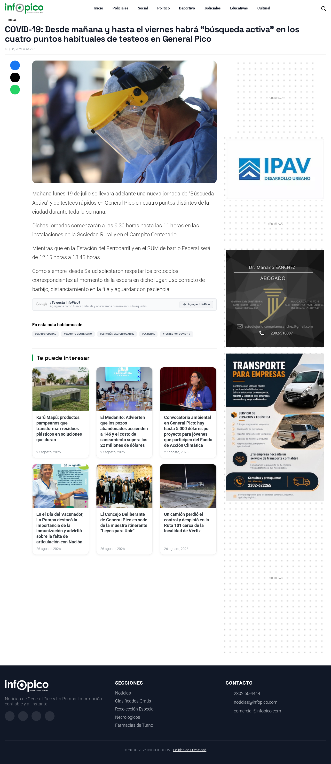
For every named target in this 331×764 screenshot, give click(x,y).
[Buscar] (323, 8)
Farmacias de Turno (134, 725)
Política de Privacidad (189, 750)
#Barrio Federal (45, 333)
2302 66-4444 (247, 693)
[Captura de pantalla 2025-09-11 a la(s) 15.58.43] (275, 298)
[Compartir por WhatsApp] (15, 89)
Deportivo (187, 8)
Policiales (120, 8)
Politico (163, 8)
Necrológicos (127, 717)
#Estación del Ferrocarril (117, 333)
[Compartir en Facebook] (15, 65)
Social (143, 8)
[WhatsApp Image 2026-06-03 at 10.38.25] (275, 427)
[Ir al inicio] (24, 8)
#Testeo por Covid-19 (176, 333)
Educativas (239, 8)
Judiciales (212, 8)
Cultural (263, 8)
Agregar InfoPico (199, 304)
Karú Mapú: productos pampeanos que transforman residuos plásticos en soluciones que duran (59, 428)
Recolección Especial (135, 709)
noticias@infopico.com (255, 702)
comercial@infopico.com (257, 711)
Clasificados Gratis (133, 701)
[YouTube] (50, 716)
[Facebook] (10, 716)
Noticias (123, 693)
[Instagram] (23, 716)
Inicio (98, 8)
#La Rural (148, 333)
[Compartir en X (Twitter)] (15, 77)
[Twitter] (36, 716)
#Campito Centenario (78, 333)
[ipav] (275, 168)
